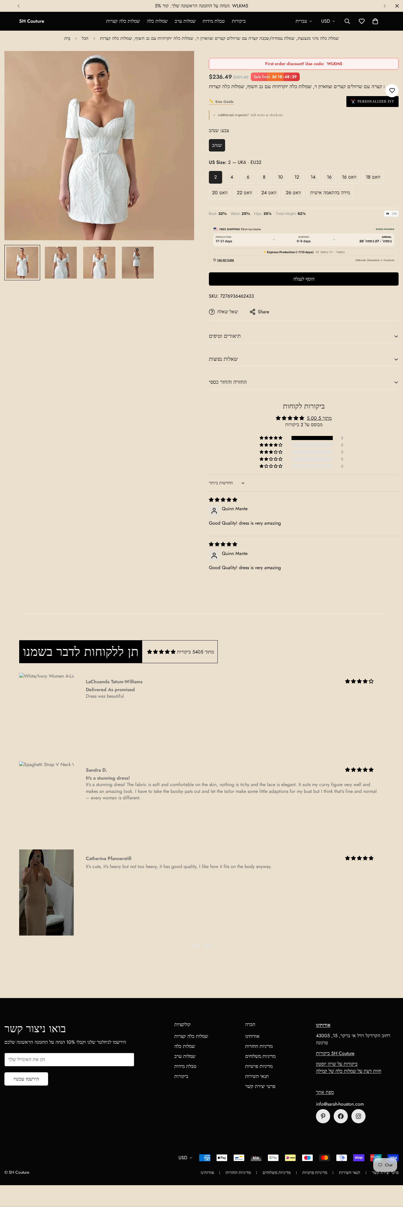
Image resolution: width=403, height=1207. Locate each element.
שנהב (217, 145)
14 (313, 177)
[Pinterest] (323, 1116)
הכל (85, 38)
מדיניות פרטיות (259, 1066)
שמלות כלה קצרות (123, 21)
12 (296, 177)
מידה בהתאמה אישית (330, 192)
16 (329, 177)
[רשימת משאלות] (392, 90)
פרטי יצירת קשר (260, 1086)
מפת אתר (325, 1092)
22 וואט (244, 192)
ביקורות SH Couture (335, 1053)
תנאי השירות (257, 1076)
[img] (223, 499)
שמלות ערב (185, 21)
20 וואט (219, 192)
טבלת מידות (214, 21)
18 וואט (373, 177)
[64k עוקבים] (358, 1116)
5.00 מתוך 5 (319, 418)
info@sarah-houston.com (340, 1104)
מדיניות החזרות (259, 1046)
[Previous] (18, 6)
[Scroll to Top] (391, 1175)
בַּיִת (67, 38)
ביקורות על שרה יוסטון (337, 1064)
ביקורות (239, 21)
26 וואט (293, 192)
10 (280, 177)
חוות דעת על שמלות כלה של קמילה (348, 1071)
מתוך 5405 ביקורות (195, 651)
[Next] (384, 6)
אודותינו (252, 1036)
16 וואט (349, 177)
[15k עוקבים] (341, 1116)
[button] (375, 21)
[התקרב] (181, 63)
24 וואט (268, 192)
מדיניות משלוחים (260, 1056)
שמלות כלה (157, 21)
